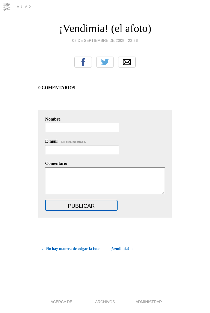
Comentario (56, 163)
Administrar (149, 302)
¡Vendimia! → (122, 249)
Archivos (105, 302)
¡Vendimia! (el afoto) (105, 28)
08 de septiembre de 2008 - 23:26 (105, 40)
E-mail (65, 141)
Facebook (83, 62)
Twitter (105, 62)
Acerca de (61, 302)
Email (127, 62)
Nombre (52, 119)
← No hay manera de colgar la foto (70, 249)
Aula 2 (24, 7)
